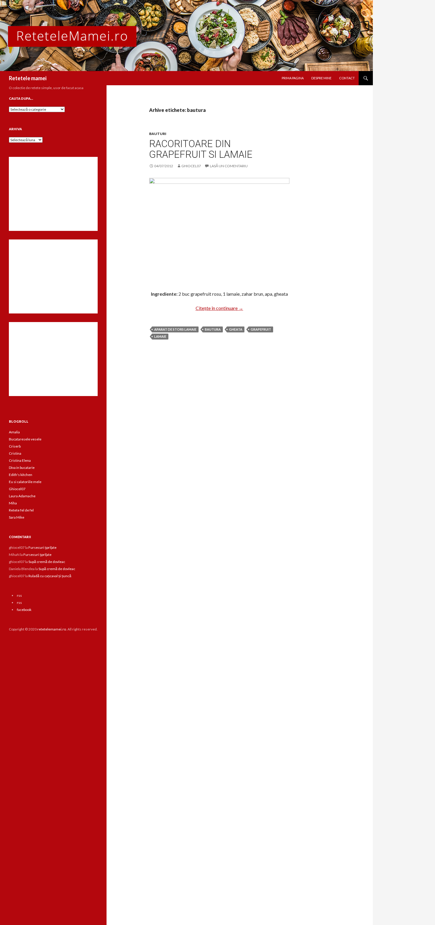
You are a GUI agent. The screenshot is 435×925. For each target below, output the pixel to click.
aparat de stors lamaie (175, 329)
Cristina (15, 453)
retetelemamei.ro (51, 629)
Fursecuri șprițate (42, 547)
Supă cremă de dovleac (46, 561)
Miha (13, 503)
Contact (347, 78)
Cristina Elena (20, 460)
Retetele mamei (27, 78)
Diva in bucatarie (22, 467)
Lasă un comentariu (229, 166)
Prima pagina (293, 78)
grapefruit (261, 329)
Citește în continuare (219, 308)
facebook (24, 609)
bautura (213, 329)
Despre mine (321, 78)
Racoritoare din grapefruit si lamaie (200, 149)
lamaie (160, 336)
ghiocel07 (191, 166)
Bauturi (157, 133)
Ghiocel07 (17, 489)
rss (19, 595)
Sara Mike (16, 517)
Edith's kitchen (20, 474)
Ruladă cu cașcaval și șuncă (49, 576)
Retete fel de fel (21, 510)
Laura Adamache (22, 496)
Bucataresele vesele (25, 439)
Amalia (14, 432)
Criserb (15, 446)
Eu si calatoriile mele (25, 482)
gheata (235, 329)
